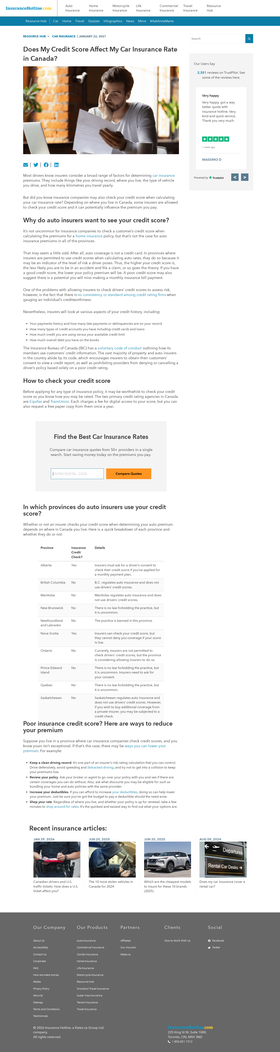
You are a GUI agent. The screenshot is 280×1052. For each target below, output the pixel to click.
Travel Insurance (190, 8)
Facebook (218, 940)
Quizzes (94, 21)
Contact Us (40, 954)
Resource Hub (214, 8)
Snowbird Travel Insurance (93, 988)
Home (66, 21)
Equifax (36, 401)
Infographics (113, 21)
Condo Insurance (87, 954)
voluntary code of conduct (120, 348)
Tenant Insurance (87, 1002)
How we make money (46, 974)
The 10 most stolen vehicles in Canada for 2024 (111, 884)
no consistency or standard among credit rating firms (121, 295)
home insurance (89, 236)
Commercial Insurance (169, 8)
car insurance (164, 175)
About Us (38, 940)
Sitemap (38, 1002)
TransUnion (59, 401)
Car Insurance (64, 36)
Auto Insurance (72, 8)
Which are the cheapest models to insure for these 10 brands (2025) (167, 886)
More (142, 21)
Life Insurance (143, 8)
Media (37, 981)
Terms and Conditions (46, 1009)
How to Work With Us (177, 940)
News (130, 21)
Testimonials (40, 1016)
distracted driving (100, 767)
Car (55, 21)
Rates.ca (126, 954)
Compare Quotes (129, 474)
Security (38, 995)
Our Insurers (128, 947)
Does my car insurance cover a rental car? (222, 884)
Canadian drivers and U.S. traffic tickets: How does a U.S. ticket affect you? (55, 886)
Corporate (39, 961)
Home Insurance (96, 8)
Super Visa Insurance (89, 995)
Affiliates (126, 940)
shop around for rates (62, 807)
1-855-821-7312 (181, 1041)
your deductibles (124, 792)
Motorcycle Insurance (121, 8)
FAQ (36, 968)
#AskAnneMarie (162, 21)
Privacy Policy (41, 988)
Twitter (216, 947)
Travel (79, 21)
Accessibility (40, 947)
